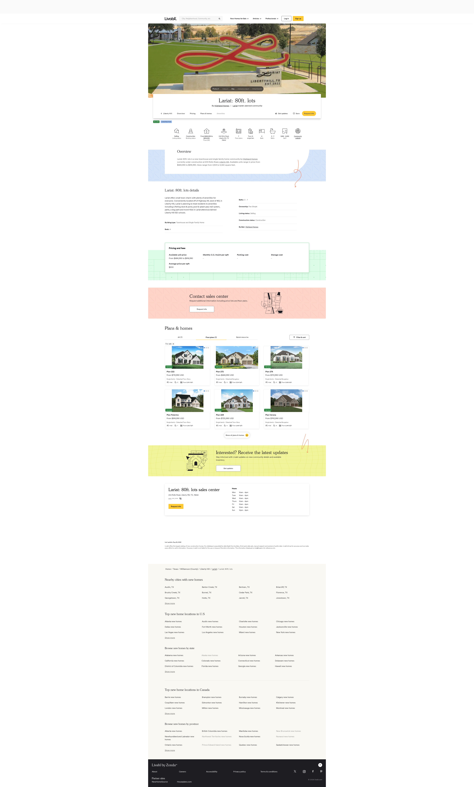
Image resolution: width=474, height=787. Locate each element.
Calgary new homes (285, 697)
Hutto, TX (206, 598)
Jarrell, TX (243, 598)
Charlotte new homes (248, 621)
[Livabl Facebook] (313, 771)
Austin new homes (210, 621)
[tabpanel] (237, 392)
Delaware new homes (284, 661)
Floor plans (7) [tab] (211, 337)
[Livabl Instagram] (304, 771)
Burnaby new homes (248, 697)
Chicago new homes (285, 621)
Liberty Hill (224, 162)
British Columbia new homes (214, 731)
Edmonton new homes (212, 702)
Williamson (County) (189, 569)
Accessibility (211, 771)
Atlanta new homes (173, 621)
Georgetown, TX (172, 598)
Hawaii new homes (283, 666)
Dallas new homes (173, 627)
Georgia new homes (247, 666)
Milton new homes (210, 708)
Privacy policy (239, 771)
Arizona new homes (247, 655)
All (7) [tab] (180, 337)
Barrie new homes (173, 697)
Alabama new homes (174, 655)
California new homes (174, 661)
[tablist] (237, 337)
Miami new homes (247, 632)
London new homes (173, 708)
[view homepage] (171, 18)
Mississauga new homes (249, 708)
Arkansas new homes (284, 655)
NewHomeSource (160, 782)
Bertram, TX (244, 587)
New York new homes (285, 632)
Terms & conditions (268, 771)
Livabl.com (258, 548)
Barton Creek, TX (209, 587)
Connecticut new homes (249, 661)
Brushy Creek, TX (172, 592)
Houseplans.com (184, 782)
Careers (182, 771)
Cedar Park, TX (245, 592)
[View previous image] (156, 62)
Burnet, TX (206, 592)
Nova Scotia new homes (249, 736)
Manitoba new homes (248, 731)
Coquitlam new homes (175, 702)
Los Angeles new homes (212, 632)
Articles (256, 19)
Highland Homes (222, 106)
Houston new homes (248, 627)
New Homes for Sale (238, 19)
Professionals (271, 19)
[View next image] (318, 62)
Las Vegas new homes (174, 632)
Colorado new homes (211, 661)
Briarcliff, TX (281, 587)
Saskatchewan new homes (287, 745)
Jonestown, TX (282, 598)
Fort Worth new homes (212, 627)
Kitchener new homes (286, 702)
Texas (175, 569)
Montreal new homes (285, 708)
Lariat (235, 106)
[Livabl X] (295, 771)
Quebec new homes (248, 745)
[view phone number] (180, 498)
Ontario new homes (173, 745)
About (154, 771)
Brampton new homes (211, 697)
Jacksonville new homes (287, 627)
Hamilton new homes (248, 702)
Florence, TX (281, 592)
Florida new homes (210, 666)
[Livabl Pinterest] (321, 771)
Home (168, 569)
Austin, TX (169, 587)
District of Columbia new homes (179, 666)
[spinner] (219, 18)
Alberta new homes (173, 731)
